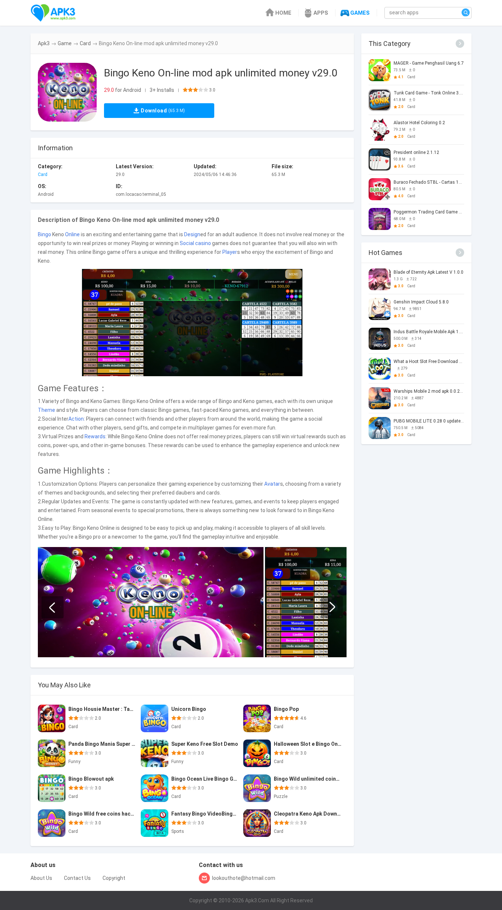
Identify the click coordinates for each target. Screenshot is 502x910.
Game (65, 43)
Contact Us (77, 878)
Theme (46, 410)
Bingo (44, 234)
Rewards (95, 436)
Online (72, 234)
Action (76, 419)
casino (203, 243)
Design (192, 234)
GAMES (360, 13)
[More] (460, 43)
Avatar (272, 484)
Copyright (114, 878)
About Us (41, 878)
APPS (320, 13)
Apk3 (44, 43)
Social (187, 243)
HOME (283, 13)
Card (85, 43)
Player (229, 252)
